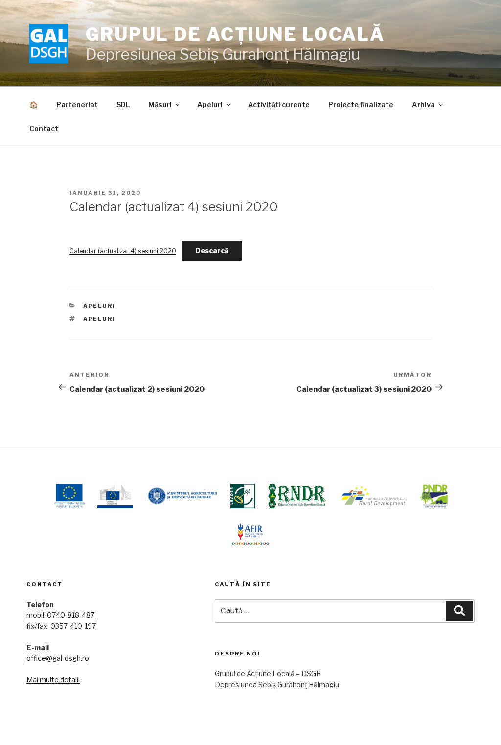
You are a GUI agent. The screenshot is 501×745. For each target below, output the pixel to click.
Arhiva (423, 104)
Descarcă (211, 251)
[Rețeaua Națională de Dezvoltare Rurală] (297, 496)
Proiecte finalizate (360, 104)
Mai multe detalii (53, 680)
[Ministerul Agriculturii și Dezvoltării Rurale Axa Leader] (242, 496)
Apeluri (210, 104)
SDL (123, 104)
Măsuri (160, 104)
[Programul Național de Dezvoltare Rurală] (434, 496)
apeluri (99, 319)
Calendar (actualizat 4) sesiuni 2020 (122, 251)
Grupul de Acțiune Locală (235, 34)
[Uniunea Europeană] (69, 496)
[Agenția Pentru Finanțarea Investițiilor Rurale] (250, 532)
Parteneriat (77, 104)
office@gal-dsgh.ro (57, 658)
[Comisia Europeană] (115, 496)
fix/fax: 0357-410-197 (61, 626)
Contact (43, 128)
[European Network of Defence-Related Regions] (373, 496)
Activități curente (279, 104)
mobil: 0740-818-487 (60, 615)
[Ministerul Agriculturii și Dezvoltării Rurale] (181, 496)
